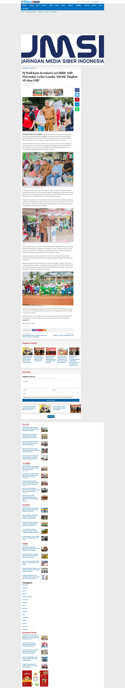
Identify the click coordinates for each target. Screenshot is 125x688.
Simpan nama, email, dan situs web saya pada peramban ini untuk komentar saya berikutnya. (48, 397)
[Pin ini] (77, 100)
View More (51, 416)
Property (24, 623)
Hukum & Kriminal (27, 596)
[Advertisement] (62, 22)
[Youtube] (41, 330)
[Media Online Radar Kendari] (30, 1)
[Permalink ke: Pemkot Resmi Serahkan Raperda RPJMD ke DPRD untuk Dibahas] (39, 351)
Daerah (24, 590)
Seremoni (24, 626)
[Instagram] (37, 330)
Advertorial (25, 585)
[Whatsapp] (77, 109)
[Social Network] (102, 2)
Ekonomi (24, 593)
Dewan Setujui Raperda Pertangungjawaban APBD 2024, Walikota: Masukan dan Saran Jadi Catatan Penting (74, 361)
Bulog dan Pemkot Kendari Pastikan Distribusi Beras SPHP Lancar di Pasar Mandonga (27, 359)
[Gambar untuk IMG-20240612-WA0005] (48, 92)
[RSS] (44, 330)
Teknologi (25, 629)
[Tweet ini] (77, 95)
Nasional (24, 608)
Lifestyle (24, 602)
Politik (24, 620)
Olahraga (24, 611)
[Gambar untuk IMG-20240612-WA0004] (58, 92)
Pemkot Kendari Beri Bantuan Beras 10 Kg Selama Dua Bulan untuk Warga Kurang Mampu (63, 359)
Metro (24, 605)
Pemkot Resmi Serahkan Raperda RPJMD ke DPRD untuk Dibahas (59, 408)
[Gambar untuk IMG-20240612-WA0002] (37, 92)
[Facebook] (33, 330)
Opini (23, 614)
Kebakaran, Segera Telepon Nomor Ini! (63, 334)
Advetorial (25, 588)
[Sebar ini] (77, 90)
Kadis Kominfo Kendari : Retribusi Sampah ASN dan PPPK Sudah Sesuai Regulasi (34, 335)
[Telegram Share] (77, 104)
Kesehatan (25, 599)
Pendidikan (25, 617)
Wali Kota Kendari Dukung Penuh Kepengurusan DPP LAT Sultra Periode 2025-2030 (51, 359)
